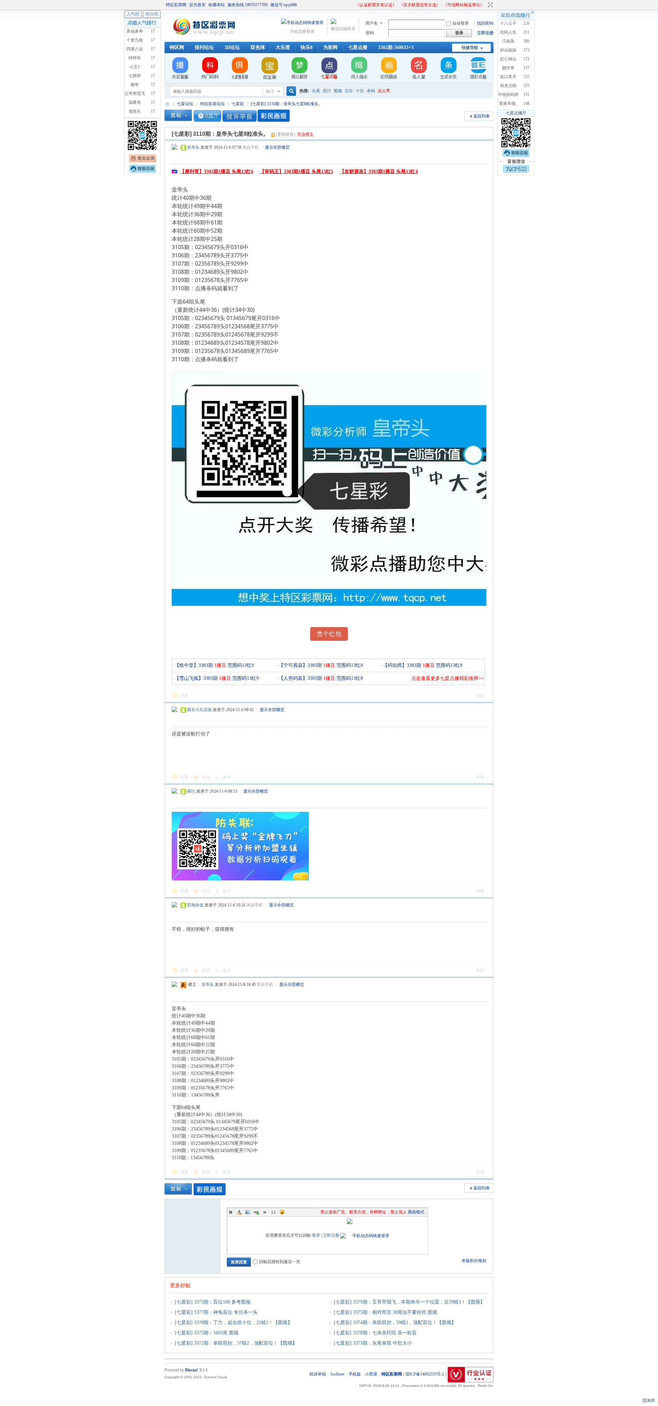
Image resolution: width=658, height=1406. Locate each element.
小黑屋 (371, 1374)
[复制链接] (285, 134)
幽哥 (135, 84)
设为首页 (197, 4)
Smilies (282, 1212)
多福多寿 (134, 31)
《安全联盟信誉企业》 (419, 4)
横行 (191, 791)
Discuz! (191, 1370)
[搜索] (290, 91)
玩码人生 (508, 32)
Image (247, 1212)
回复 (184, 695)
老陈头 (135, 111)
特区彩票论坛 (167, 104)
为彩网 (330, 47)
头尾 (316, 90)
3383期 (212, 665)
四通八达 (134, 49)
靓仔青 (508, 67)
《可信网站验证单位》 (463, 4)
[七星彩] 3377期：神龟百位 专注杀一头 (216, 1312)
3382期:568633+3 (396, 47)
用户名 (371, 23)
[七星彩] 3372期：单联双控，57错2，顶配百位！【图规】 (236, 1343)
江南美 (508, 41)
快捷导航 (470, 47)
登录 (316, 1235)
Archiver (337, 1374)
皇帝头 (193, 147)
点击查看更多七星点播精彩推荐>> (447, 678)
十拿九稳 (134, 40)
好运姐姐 (508, 50)
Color (239, 1212)
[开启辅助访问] (352, 5)
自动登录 (460, 23)
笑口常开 (508, 76)
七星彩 (238, 103)
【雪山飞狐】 (188, 678)
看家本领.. (508, 103)
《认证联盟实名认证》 (376, 4)
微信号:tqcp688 (283, 4)
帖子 (270, 91)
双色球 (258, 47)
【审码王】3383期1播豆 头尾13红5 (296, 171)
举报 (480, 695)
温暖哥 (135, 102)
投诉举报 (317, 1374)
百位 (349, 90)
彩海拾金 (195, 905)
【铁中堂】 (186, 665)
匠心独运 (508, 59)
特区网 (177, 47)
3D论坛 (232, 47)
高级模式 (416, 1212)
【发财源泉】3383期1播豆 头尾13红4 (379, 171)
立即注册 (485, 32)
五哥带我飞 (134, 93)
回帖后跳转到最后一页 (279, 1261)
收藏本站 (216, 4)
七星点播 (357, 47)
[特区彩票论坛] (203, 37)
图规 (338, 90)
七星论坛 (185, 103)
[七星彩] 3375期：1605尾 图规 (207, 1332)
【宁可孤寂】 (293, 665)
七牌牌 (135, 75)
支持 (206, 777)
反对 (227, 777)
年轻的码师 (508, 94)
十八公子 (508, 23)
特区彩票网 (176, 4)
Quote (264, 1212)
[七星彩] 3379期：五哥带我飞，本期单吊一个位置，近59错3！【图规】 (409, 1302)
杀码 (371, 90)
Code (273, 1212)
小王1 (135, 66)
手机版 (355, 1374)
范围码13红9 (240, 665)
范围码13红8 (349, 665)
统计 (327, 90)
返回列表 (481, 116)
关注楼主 (305, 134)
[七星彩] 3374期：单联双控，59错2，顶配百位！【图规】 (395, 1322)
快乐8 (307, 47)
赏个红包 (329, 634)
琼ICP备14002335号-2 (424, 1374)
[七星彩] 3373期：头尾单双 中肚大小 (373, 1343)
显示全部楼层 (277, 147)
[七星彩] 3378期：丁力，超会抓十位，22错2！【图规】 (233, 1322)
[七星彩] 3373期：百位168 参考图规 (213, 1302)
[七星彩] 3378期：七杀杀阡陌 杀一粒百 (375, 1332)
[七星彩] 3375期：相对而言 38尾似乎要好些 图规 (385, 1312)
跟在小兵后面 (199, 709)
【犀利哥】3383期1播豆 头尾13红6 (216, 171)
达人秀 (384, 90)
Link (256, 1212)
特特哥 (135, 58)
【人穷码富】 (293, 678)
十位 (360, 90)
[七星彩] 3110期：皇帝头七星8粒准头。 (286, 103)
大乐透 (283, 47)
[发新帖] (178, 115)
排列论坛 (204, 47)
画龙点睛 (508, 85)
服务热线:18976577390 (248, 4)
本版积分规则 (474, 1260)
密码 (370, 32)
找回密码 (485, 23)
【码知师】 (395, 665)
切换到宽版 (490, 5)
